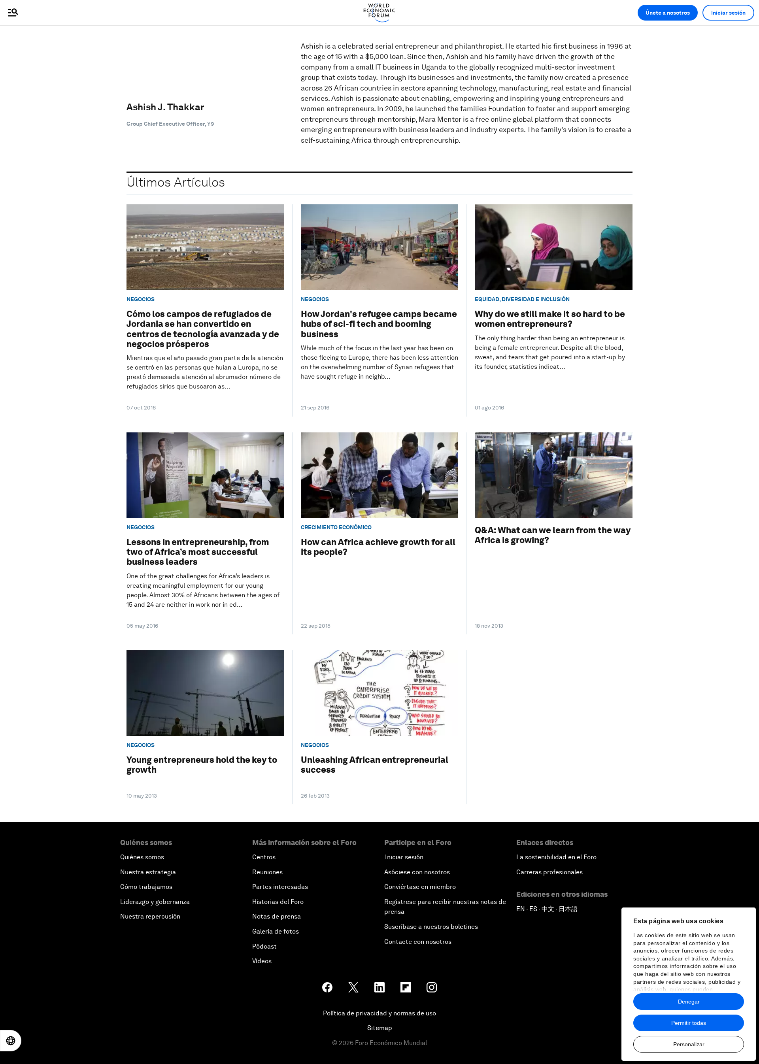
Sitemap (379, 1028)
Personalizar (688, 1044)
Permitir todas (688, 1023)
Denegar (689, 1001)
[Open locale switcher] (10, 1040)
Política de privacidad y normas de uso (379, 1013)
